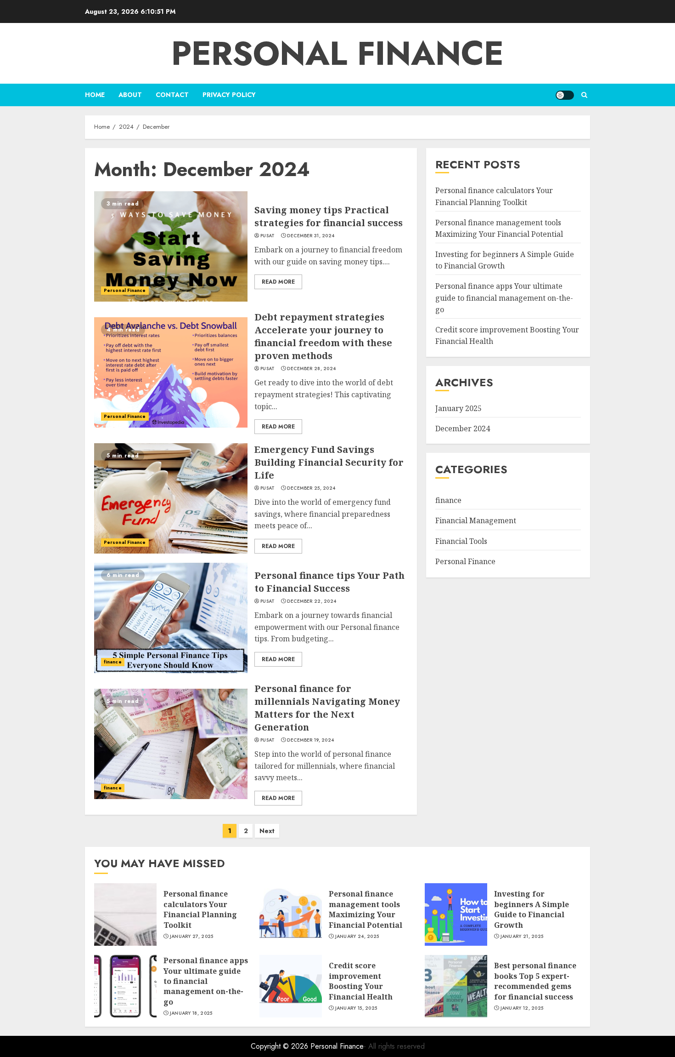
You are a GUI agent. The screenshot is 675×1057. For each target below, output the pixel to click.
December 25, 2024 (311, 488)
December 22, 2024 (311, 601)
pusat (267, 236)
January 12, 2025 (522, 1008)
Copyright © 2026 (280, 1046)
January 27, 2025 (192, 936)
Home (95, 94)
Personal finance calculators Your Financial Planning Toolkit (200, 909)
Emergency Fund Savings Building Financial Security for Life (329, 462)
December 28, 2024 (311, 369)
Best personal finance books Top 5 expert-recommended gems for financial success (535, 980)
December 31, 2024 (310, 236)
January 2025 (458, 408)
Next (267, 830)
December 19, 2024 (310, 740)
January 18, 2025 (191, 1013)
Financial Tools (461, 541)
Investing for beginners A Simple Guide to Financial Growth (531, 909)
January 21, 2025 (522, 936)
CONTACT (172, 94)
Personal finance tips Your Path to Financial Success (329, 581)
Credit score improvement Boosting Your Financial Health (361, 980)
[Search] (584, 95)
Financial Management (475, 520)
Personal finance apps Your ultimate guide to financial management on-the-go (504, 297)
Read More (278, 282)
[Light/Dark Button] (565, 95)
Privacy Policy (229, 94)
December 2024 (462, 428)
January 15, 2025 (356, 1008)
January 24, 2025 (357, 936)
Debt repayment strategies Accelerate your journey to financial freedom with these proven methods (323, 336)
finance (113, 661)
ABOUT (130, 94)
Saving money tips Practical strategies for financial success (328, 216)
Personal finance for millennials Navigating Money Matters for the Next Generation (327, 707)
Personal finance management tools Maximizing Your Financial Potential (365, 909)
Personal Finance (337, 53)
